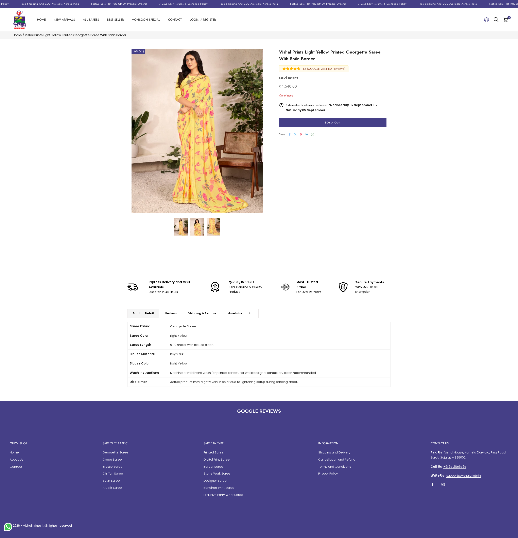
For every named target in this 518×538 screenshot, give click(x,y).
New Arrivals (64, 19)
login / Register (203, 19)
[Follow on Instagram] (443, 484)
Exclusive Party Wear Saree (223, 495)
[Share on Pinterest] (301, 134)
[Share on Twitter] (295, 134)
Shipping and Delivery (334, 452)
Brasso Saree (112, 466)
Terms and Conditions (334, 466)
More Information (240, 313)
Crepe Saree (112, 459)
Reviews (171, 313)
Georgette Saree (115, 452)
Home (41, 19)
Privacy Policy (328, 473)
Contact (175, 19)
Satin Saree (111, 480)
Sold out (333, 122)
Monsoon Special (146, 19)
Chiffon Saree (113, 473)
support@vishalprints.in (463, 475)
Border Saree (213, 466)
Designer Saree (215, 480)
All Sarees (91, 19)
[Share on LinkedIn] (306, 134)
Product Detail (143, 313)
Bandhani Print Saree (219, 487)
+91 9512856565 (454, 466)
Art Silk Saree (112, 487)
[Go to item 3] (213, 227)
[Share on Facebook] (289, 134)
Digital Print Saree (217, 459)
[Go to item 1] (181, 227)
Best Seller (115, 19)
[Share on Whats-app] (312, 134)
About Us (16, 459)
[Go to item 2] (197, 227)
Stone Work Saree (217, 473)
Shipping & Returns (202, 313)
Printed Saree (214, 452)
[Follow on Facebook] (433, 484)
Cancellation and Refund (336, 459)
